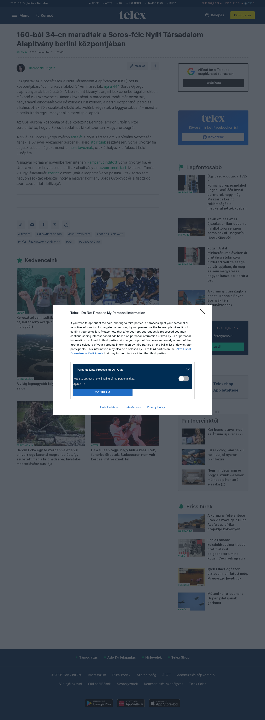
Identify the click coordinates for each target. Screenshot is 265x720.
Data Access (132, 407)
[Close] (204, 313)
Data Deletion (109, 407)
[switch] (183, 378)
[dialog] (132, 360)
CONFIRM (102, 392)
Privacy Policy (156, 407)
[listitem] (131, 369)
